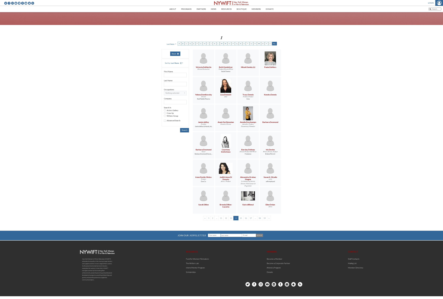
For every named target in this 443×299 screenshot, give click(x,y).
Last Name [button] (171, 44)
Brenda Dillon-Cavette (226, 205)
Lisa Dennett (225, 94)
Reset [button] (174, 54)
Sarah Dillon (203, 204)
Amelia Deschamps (248, 122)
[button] (175, 93)
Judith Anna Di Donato (226, 178)
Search (184, 130)
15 (241, 218)
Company (168, 98)
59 (265, 218)
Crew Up (170, 113)
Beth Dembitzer (226, 67)
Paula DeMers (270, 67)
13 (231, 218)
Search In (167, 107)
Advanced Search (173, 120)
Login (431, 3)
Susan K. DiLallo (270, 177)
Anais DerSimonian (226, 122)
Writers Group (172, 116)
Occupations (169, 89)
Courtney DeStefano (225, 150)
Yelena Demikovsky (203, 94)
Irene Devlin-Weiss (203, 177)
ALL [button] (274, 44)
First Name (168, 71)
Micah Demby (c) (248, 67)
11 (221, 218)
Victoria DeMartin (203, 67)
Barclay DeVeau (248, 149)
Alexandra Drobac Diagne (248, 178)
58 (260, 218)
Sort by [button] (172, 63)
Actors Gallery (172, 110)
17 (251, 218)
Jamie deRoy (203, 122)
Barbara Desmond (270, 122)
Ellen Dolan (270, 204)
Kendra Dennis (270, 94)
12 (226, 218)
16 (246, 218)
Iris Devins (270, 149)
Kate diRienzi (248, 204)
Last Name (168, 80)
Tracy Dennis (248, 94)
